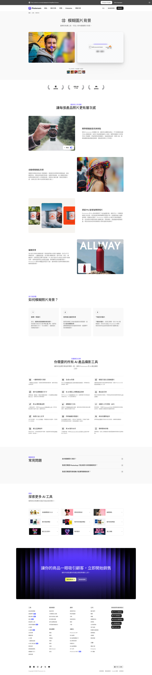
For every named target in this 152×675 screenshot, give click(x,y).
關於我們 (93, 611)
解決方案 (53, 8)
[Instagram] (37, 666)
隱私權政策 (108, 671)
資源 (60, 8)
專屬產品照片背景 (70, 382)
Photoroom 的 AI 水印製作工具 (77, 431)
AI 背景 (30, 638)
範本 (42, 261)
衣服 (50, 646)
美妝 (50, 643)
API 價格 (93, 651)
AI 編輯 (31, 630)
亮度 (32, 395)
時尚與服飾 (72, 613)
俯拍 (30, 619)
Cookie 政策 (115, 671)
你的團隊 (100, 419)
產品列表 (51, 611)
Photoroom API (74, 632)
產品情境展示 (97, 384)
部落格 (92, 622)
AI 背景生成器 (45, 259)
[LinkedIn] (30, 666)
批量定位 (72, 643)
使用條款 (101, 671)
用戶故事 (93, 627)
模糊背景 (30, 635)
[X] (45, 666)
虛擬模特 (31, 613)
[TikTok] (41, 666)
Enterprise (69, 8)
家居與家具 (72, 619)
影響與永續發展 (94, 630)
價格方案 (78, 8)
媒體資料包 (93, 619)
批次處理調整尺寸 (74, 638)
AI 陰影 (30, 627)
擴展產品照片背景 (71, 407)
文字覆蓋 (40, 419)
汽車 (71, 624)
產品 (45, 8)
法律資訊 (121, 671)
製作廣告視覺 (52, 619)
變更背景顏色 (79, 382)
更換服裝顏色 (31, 649)
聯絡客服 (93, 638)
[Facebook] (33, 666)
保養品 (51, 638)
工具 (33, 12)
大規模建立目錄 (53, 613)
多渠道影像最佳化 (53, 624)
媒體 (92, 616)
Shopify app (117, 627)
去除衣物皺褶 (33, 624)
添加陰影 (114, 219)
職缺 (92, 613)
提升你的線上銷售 (53, 616)
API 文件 (72, 649)
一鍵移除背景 (39, 255)
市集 (71, 616)
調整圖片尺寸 (31, 651)
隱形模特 (31, 616)
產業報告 (93, 632)
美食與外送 (72, 611)
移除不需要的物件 (42, 395)
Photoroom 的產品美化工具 (45, 407)
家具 (50, 651)
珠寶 (50, 640)
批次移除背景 (73, 640)
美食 (50, 635)
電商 (50, 632)
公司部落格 (93, 624)
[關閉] (149, 2)
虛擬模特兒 (72, 395)
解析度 (35, 395)
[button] (93, 459)
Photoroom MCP (75, 651)
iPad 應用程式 (117, 615)
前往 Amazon (52, 649)
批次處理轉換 (73, 646)
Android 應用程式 (118, 619)
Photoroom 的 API (108, 407)
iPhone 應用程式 (118, 612)
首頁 (29, 12)
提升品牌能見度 (53, 622)
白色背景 (30, 632)
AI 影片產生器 (33, 643)
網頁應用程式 (117, 623)
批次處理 (104, 213)
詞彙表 (92, 635)
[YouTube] (49, 666)
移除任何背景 (34, 382)
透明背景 (30, 654)
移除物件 (30, 646)
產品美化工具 (31, 622)
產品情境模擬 (31, 611)
